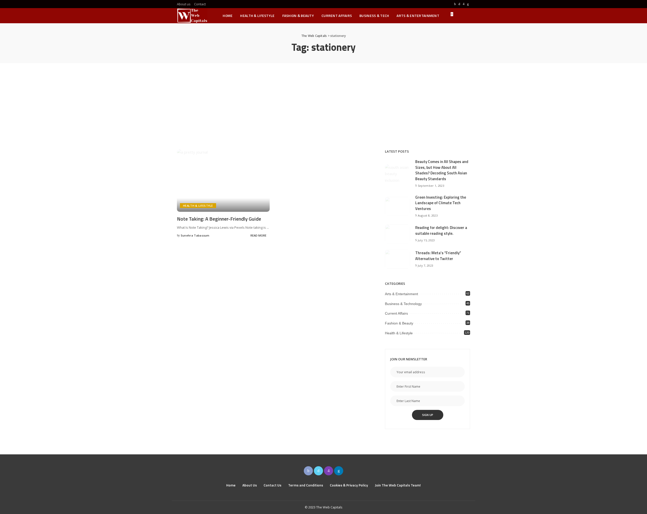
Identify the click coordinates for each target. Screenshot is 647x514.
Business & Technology (403, 304)
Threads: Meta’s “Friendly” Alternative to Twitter (438, 256)
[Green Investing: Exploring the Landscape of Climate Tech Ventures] (397, 206)
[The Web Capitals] (192, 15)
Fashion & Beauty (399, 323)
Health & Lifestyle (198, 205)
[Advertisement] (323, 101)
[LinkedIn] (468, 4)
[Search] (467, 15)
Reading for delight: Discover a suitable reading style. (441, 230)
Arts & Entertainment (401, 294)
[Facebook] (455, 4)
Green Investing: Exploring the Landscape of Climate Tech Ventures (440, 203)
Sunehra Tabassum (195, 235)
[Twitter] (459, 4)
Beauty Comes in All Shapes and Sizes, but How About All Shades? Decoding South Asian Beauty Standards (441, 170)
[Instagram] (463, 4)
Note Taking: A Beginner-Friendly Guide (219, 219)
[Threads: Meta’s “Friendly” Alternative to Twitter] (397, 259)
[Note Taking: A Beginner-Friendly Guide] (223, 180)
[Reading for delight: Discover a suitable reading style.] (397, 233)
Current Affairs (396, 313)
